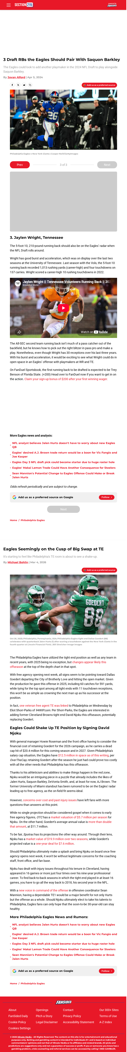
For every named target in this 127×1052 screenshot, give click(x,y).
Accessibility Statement (78, 1022)
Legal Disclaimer (47, 1022)
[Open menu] (9, 5)
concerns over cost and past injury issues (50, 800)
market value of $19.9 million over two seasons (57, 839)
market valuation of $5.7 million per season (79, 817)
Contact (68, 1010)
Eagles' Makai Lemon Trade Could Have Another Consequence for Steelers (64, 467)
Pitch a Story (44, 1016)
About (12, 1010)
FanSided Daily (18, 1016)
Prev (20, 164)
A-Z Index (105, 1022)
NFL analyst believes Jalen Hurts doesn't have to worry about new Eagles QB (63, 445)
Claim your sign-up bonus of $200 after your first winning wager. (66, 379)
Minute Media (25, 1037)
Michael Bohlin (18, 562)
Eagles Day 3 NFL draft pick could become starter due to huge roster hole (63, 462)
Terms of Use (108, 1016)
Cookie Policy (17, 1022)
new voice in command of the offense (43, 890)
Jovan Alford (16, 77)
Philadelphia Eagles (33, 520)
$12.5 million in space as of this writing (83, 755)
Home (13, 520)
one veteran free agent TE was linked (44, 705)
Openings (42, 1010)
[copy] (30, 85)
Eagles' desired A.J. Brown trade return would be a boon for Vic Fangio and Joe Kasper (64, 454)
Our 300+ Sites (109, 1010)
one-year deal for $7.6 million (55, 843)
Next (107, 164)
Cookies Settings (19, 1028)
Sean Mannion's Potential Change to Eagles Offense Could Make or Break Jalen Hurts (63, 475)
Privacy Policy (72, 1016)
